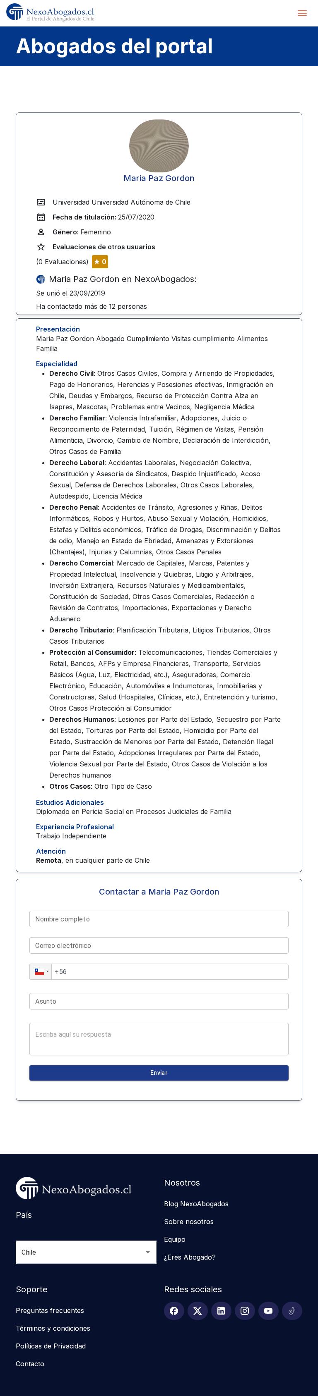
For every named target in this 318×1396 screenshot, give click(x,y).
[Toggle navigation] (302, 13)
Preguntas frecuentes (50, 1310)
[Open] (148, 1252)
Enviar (159, 1072)
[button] (40, 971)
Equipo (175, 1239)
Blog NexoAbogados (196, 1204)
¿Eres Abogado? (190, 1257)
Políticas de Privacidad (51, 1346)
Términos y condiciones (53, 1328)
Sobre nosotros (189, 1221)
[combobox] (74, 1252)
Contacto (30, 1364)
